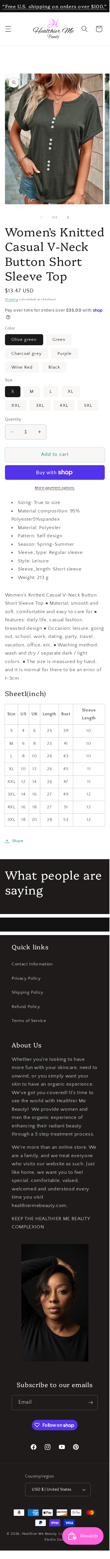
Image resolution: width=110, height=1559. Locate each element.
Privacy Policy (26, 978)
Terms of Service (29, 1020)
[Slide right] (68, 217)
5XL (88, 405)
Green (59, 339)
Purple (64, 353)
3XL (40, 405)
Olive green (24, 339)
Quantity (13, 419)
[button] (8, 29)
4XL (64, 405)
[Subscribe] (90, 1402)
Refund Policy (26, 1006)
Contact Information (32, 964)
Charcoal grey (26, 353)
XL (70, 391)
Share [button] (18, 840)
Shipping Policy (27, 992)
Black (54, 367)
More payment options (55, 488)
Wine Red (22, 367)
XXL (15, 405)
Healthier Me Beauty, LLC (43, 1534)
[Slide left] (41, 217)
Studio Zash (54, 1539)
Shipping (11, 299)
